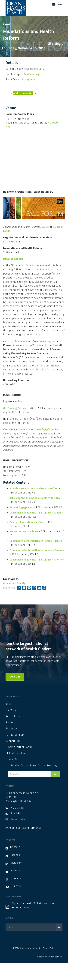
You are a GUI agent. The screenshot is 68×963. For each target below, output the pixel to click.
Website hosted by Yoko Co (49, 957)
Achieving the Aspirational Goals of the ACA (34, 498)
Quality (31, 79)
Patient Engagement (21, 507)
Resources (12, 728)
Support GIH (13, 740)
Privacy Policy (49, 948)
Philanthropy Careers (18, 753)
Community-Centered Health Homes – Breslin (35, 540)
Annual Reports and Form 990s (23, 827)
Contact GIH (12, 759)
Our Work (11, 710)
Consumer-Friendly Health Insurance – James (35, 512)
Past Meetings (32, 74)
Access (22, 79)
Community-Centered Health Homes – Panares (36, 550)
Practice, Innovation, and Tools (27, 522)
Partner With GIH (15, 734)
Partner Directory (47, 765)
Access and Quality (14, 583)
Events (9, 722)
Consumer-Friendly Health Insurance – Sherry (35, 559)
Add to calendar (23, 93)
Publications (13, 716)
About (9, 704)
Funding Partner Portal (19, 746)
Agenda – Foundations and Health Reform (33, 488)
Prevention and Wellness (23, 531)
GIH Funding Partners (15, 408)
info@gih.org (46, 429)
